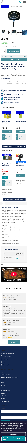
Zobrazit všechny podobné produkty (14, 199)
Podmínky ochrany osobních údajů (9, 377)
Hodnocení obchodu (14, 288)
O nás (2, 372)
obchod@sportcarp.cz (8, 353)
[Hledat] (16, 2)
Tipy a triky (3, 398)
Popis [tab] (3, 203)
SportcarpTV (6, 365)
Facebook (5, 359)
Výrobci (3, 380)
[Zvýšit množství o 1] (6, 50)
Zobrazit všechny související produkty (14, 146)
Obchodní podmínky (5, 374)
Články (2, 382)
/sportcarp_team (7, 362)
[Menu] (24, 2)
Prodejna (3, 385)
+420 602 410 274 (7, 356)
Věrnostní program (5, 390)
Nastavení (13, 434)
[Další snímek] (26, 19)
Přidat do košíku (15, 51)
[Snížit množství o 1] (6, 52)
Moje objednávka (5, 401)
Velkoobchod (4, 395)
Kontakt (3, 393)
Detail (5, 177)
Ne (17, 258)
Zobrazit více (14, 342)
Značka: (16, 6)
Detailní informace (5, 78)
